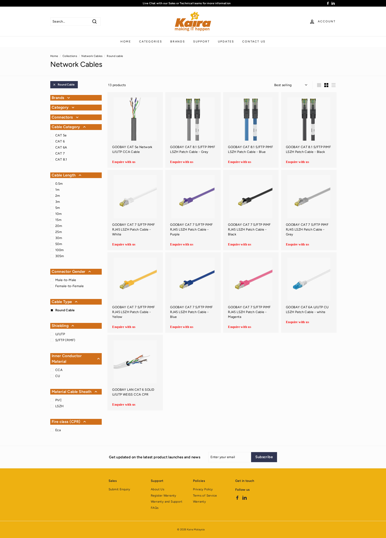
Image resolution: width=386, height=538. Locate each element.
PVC (58, 400)
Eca (58, 430)
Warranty (199, 501)
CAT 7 (60, 153)
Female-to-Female (69, 286)
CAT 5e (61, 135)
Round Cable (66, 84)
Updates (226, 41)
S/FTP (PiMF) (65, 340)
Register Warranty (163, 495)
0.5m (59, 184)
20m (58, 226)
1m (57, 190)
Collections (70, 56)
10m (58, 214)
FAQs (155, 508)
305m (59, 256)
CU (57, 376)
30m (58, 238)
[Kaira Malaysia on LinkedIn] (244, 497)
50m (58, 244)
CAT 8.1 (61, 159)
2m (57, 196)
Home (125, 41)
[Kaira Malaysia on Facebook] (237, 497)
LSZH (59, 406)
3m (57, 202)
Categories (150, 41)
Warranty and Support (166, 501)
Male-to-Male (65, 280)
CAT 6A (61, 147)
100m (59, 250)
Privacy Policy (203, 489)
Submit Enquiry (119, 489)
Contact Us (254, 41)
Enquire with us (123, 162)
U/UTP (60, 334)
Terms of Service (205, 495)
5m (57, 208)
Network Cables (91, 56)
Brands (177, 41)
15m (58, 220)
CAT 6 (60, 141)
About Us (157, 489)
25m (58, 232)
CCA (59, 370)
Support (201, 41)
